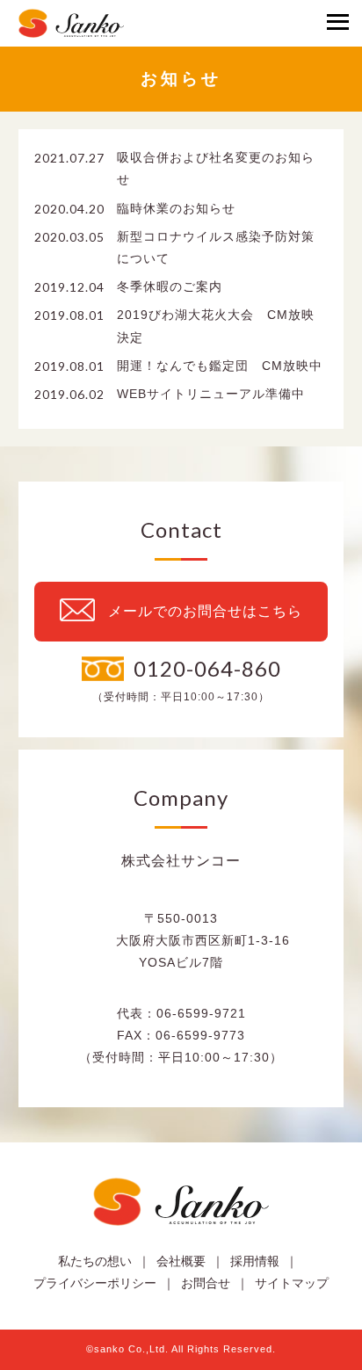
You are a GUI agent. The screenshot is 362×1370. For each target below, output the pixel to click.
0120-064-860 (207, 668)
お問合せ (205, 1283)
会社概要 (181, 1261)
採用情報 (254, 1261)
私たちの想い (95, 1261)
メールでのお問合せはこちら (205, 611)
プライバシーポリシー (94, 1283)
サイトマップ (292, 1283)
